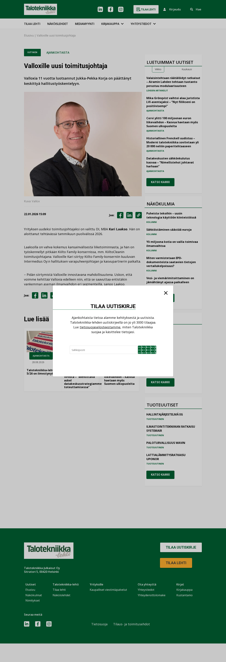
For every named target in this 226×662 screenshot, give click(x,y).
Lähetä (147, 350)
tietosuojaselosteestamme (100, 327)
